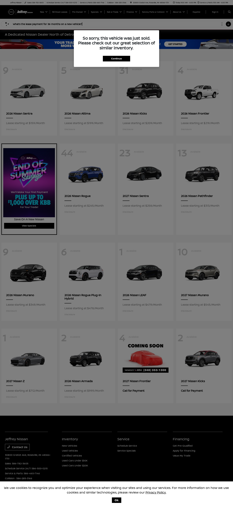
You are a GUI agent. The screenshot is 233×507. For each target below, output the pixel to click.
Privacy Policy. (155, 492)
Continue (116, 58)
